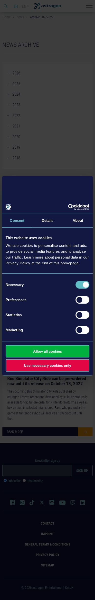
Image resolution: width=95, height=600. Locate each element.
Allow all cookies (47, 351)
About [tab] (78, 220)
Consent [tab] (17, 220)
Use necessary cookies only (47, 365)
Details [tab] (48, 220)
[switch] (82, 300)
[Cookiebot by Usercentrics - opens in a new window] (68, 207)
